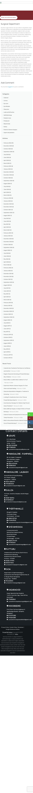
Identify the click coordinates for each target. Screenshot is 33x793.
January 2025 (7, 169)
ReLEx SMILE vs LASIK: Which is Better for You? (16, 379)
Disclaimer (21, 627)
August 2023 (7, 215)
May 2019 (6, 331)
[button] (30, 414)
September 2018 (8, 340)
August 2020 (7, 320)
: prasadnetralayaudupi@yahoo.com (18, 449)
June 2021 (6, 291)
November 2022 (8, 241)
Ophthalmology (8, 115)
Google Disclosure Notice (13, 629)
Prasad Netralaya (7, 632)
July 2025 (6, 154)
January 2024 (7, 201)
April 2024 (6, 192)
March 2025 (7, 163)
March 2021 (6, 299)
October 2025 (7, 148)
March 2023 (7, 230)
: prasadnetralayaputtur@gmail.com (16, 564)
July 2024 (6, 186)
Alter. (16, 634)
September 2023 (8, 212)
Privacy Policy (5, 627)
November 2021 (8, 276)
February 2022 (7, 267)
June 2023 (6, 221)
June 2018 (6, 346)
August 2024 (7, 183)
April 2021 (6, 296)
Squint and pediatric (9, 132)
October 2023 (7, 209)
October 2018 (7, 337)
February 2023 (7, 233)
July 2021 (6, 288)
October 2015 (7, 357)
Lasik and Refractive (9, 112)
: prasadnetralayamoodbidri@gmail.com (20, 619)
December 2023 (8, 204)
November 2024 (8, 175)
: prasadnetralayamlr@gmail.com (18, 467)
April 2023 (6, 227)
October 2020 (7, 314)
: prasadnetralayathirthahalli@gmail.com (20, 522)
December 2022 (8, 238)
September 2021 (8, 282)
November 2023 (8, 206)
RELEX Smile (7, 123)
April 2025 (6, 160)
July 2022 (6, 253)
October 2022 (7, 244)
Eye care (6, 103)
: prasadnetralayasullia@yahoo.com (15, 501)
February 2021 (7, 302)
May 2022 (6, 259)
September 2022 (8, 247)
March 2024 (7, 195)
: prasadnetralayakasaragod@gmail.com (20, 601)
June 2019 (6, 328)
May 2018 (6, 349)
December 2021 (8, 273)
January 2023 (7, 235)
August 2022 (7, 250)
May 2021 (6, 293)
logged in (10, 86)
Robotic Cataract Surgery (10, 129)
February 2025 (7, 166)
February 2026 (7, 143)
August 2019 (7, 325)
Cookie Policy (13, 627)
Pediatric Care (7, 118)
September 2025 (8, 151)
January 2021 (7, 305)
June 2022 (6, 256)
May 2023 (6, 224)
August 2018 (7, 343)
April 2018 (6, 352)
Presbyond (6, 121)
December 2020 (8, 308)
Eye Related (7, 106)
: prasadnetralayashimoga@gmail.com (19, 544)
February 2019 (7, 334)
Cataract (6, 97)
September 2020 (8, 317)
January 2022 (7, 270)
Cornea (5, 100)
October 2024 (7, 177)
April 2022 (6, 262)
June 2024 (6, 189)
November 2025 (8, 146)
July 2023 (6, 218)
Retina (5, 126)
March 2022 (7, 264)
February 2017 (7, 354)
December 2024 (8, 172)
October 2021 (7, 279)
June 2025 (6, 157)
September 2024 (8, 180)
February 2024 (7, 198)
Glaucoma (6, 109)
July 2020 (6, 323)
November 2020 (8, 311)
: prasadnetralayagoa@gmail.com (15, 582)
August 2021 (7, 285)
